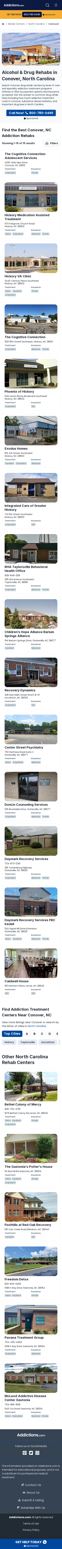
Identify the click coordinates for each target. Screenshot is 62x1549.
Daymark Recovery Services (26, 859)
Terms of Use (31, 1523)
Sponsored (50, 14)
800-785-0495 (32, 14)
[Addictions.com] (3, 23)
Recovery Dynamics (20, 690)
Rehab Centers (16, 23)
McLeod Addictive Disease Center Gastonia (25, 1398)
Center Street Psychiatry (24, 747)
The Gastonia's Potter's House (28, 1167)
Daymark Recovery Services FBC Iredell (30, 922)
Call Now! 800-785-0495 (31, 113)
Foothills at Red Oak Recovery (28, 1225)
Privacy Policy (31, 1530)
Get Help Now (14, 14)
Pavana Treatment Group (24, 1337)
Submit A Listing (33, 1500)
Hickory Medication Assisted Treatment (27, 217)
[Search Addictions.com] (47, 5)
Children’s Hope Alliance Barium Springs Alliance (29, 634)
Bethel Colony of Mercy (23, 1104)
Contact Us (33, 1485)
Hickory (9, 1042)
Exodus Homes (16, 448)
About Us (33, 1493)
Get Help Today (28, 1542)
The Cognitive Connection (25, 337)
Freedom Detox (16, 1279)
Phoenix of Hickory (19, 391)
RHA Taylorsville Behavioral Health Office (26, 569)
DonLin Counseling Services (26, 804)
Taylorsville (27, 1042)
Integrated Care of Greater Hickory (25, 508)
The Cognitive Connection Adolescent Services (25, 156)
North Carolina (37, 23)
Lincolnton (48, 1042)
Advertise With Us (33, 1508)
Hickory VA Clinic (18, 276)
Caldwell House (17, 981)
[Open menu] (56, 5)
